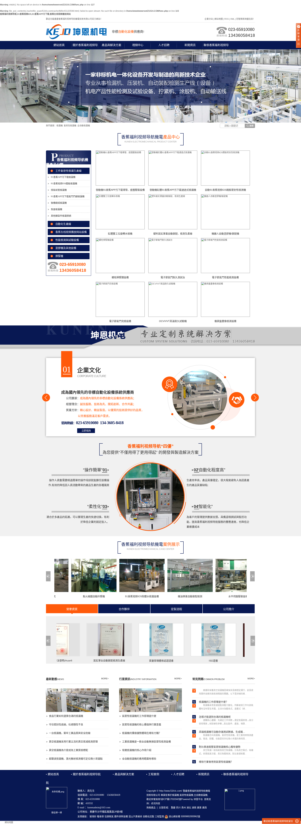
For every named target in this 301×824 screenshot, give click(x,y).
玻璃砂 (93, 816)
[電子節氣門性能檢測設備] (225, 255)
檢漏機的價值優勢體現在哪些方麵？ (141, 733)
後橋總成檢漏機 (59, 203)
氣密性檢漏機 (70, 125)
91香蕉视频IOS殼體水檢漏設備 (128, 596)
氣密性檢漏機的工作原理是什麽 (139, 716)
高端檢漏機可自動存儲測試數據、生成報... (222, 718)
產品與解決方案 (111, 45)
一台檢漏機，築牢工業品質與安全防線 (69, 733)
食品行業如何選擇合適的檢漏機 (66, 716)
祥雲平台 (198, 799)
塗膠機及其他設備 (65, 248)
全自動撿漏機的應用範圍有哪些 (139, 758)
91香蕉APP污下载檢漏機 (63, 177)
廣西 (204, 807)
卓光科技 (155, 803)
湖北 (189, 807)
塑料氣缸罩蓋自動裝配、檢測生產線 (172, 233)
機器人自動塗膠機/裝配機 (225, 233)
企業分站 (208, 19)
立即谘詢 (86, 430)
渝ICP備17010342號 (171, 799)
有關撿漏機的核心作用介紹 (136, 750)
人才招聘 (163, 45)
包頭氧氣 (109, 816)
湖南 (194, 807)
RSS (226, 19)
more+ (105, 678)
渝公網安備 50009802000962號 (184, 816)
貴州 (183, 807)
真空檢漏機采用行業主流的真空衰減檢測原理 (73, 741)
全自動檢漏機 (83, 125)
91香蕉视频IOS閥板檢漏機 (64, 183)
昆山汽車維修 (135, 816)
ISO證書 (190, 660)
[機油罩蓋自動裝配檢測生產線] (176, 575)
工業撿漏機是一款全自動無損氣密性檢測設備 (146, 741)
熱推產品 (151, 807)
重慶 (173, 807)
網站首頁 (59, 45)
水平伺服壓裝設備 (224, 596)
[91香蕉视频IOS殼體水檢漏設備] (128, 575)
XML (232, 19)
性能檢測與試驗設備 (67, 240)
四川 (178, 807)
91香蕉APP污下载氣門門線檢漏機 (67, 196)
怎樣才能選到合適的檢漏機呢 (215, 703)
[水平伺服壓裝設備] (224, 575)
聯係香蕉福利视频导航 (216, 46)
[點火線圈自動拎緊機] (80, 575)
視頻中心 (137, 45)
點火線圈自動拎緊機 (80, 596)
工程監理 (159, 816)
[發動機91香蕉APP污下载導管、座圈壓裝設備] (120, 168)
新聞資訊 (190, 45)
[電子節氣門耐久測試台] (172, 255)
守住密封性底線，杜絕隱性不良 (66, 724)
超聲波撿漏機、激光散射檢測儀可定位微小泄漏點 (76, 758)
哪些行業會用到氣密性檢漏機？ (216, 748)
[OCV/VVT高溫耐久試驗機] (172, 299)
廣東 (199, 807)
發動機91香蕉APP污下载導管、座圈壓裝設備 (120, 189)
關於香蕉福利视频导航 (85, 46)
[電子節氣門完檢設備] (120, 299)
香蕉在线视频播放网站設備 (71, 232)
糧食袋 (100, 816)
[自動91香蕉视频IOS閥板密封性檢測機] (225, 168)
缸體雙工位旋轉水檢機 (120, 233)
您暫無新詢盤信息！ (245, 19)
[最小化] (297, 821)
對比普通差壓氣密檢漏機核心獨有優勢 (219, 733)
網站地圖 (218, 19)
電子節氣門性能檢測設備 (225, 277)
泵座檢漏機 (56, 209)
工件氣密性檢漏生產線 (68, 170)
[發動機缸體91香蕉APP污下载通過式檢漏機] (172, 168)
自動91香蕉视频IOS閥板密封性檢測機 (225, 189)
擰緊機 (59, 256)
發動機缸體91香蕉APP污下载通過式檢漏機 (173, 189)
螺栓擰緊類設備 (120, 277)
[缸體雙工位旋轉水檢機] (120, 211)
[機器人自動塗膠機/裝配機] (225, 211)
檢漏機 (59, 125)
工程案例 (153, 774)
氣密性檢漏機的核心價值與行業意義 (141, 724)
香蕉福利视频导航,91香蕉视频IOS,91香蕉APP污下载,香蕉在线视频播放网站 (35, 14)
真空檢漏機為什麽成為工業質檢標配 (68, 750)
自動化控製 (148, 816)
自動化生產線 (63, 224)
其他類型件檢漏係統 (61, 215)
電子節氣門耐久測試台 (173, 277)
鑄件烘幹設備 (121, 816)
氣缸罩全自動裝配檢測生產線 (86, 660)
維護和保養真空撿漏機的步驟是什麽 (218, 763)
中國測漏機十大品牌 (243, 661)
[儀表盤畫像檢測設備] (225, 299)
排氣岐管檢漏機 (59, 190)
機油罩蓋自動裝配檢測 (176, 596)
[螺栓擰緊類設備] (120, 255)
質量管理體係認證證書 (138, 660)
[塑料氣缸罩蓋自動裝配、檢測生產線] (172, 211)
